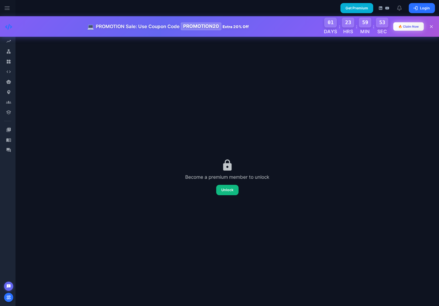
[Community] (8, 150)
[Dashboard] (8, 41)
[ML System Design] (8, 92)
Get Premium (357, 8)
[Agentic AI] (8, 81)
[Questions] (8, 129)
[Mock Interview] (8, 102)
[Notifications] (400, 8)
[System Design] (8, 51)
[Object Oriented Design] (8, 61)
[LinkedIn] (380, 8)
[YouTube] (387, 8)
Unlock (227, 190)
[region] (7, 153)
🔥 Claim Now (408, 26)
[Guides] (8, 140)
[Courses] (8, 112)
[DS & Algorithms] (8, 71)
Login (425, 8)
